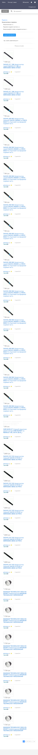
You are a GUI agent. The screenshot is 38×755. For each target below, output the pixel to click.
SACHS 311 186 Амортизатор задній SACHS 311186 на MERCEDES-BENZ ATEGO (13, 66)
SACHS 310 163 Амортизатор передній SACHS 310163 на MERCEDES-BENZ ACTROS (13, 457)
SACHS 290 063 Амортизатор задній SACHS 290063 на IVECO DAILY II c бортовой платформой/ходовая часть (14, 149)
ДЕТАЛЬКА (6, 72)
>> (34, 741)
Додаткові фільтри (9, 35)
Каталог (5, 11)
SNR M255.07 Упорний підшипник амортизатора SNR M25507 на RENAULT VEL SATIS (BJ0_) (15, 430)
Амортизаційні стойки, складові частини (15, 29)
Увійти (3, 2)
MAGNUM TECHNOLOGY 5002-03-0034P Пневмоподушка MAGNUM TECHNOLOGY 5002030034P (15, 593)
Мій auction (26, 2)
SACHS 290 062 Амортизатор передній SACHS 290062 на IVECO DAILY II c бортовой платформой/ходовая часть (15, 121)
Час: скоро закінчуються (10, 40)
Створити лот (32, 7)
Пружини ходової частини (11, 27)
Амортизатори (8, 24)
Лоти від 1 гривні (12, 2)
